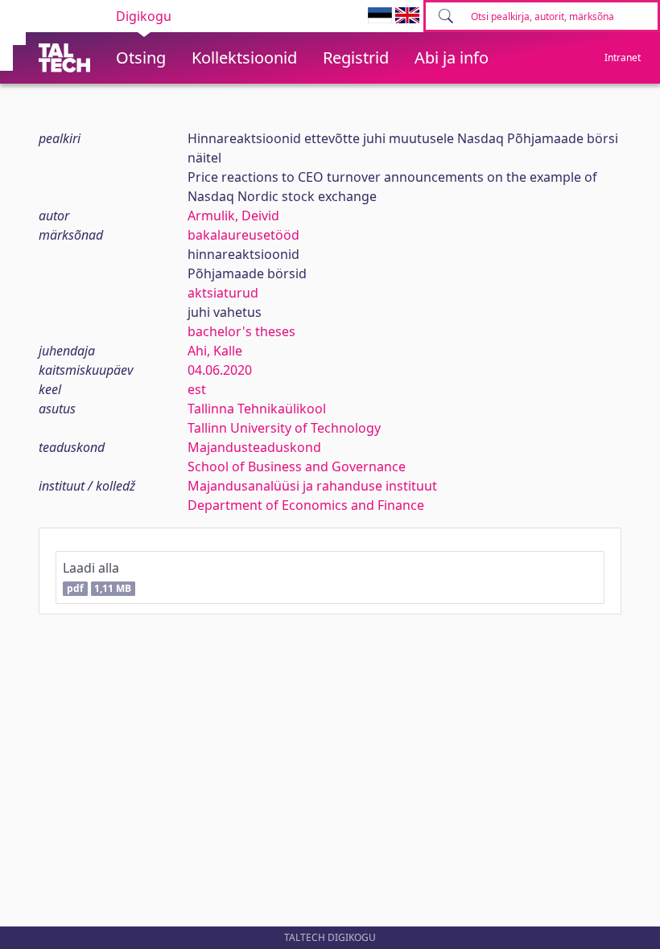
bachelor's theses (241, 331)
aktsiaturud (223, 293)
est (197, 389)
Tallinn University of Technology (284, 428)
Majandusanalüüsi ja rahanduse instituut (312, 486)
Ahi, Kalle (215, 350)
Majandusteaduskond (254, 447)
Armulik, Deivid (233, 215)
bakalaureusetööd (243, 235)
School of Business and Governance (297, 466)
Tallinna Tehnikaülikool (257, 408)
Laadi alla (97, 577)
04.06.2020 (220, 370)
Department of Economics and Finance (306, 505)
